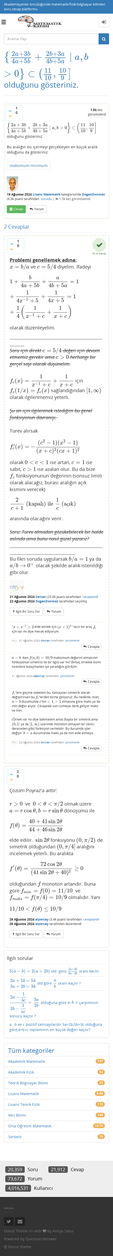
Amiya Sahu (63, 1230)
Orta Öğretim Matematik (29, 1125)
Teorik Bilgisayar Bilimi (28, 1082)
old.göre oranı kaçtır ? (45, 983)
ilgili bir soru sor (28, 611)
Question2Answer (41, 1238)
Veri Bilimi (17, 1115)
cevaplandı (90, 597)
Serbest (15, 1136)
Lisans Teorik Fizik (24, 1104)
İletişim (9, 1208)
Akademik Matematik (26, 1061)
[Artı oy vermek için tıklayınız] (10, 110)
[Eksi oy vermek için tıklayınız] (10, 116)
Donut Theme (16, 1230)
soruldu (46, 199)
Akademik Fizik (21, 1072)
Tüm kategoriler (31, 1050)
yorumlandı (72, 640)
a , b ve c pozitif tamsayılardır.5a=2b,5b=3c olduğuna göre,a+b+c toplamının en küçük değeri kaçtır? (55, 1027)
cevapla (94, 646)
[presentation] (46, 56)
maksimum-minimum (29, 165)
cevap (18, 209)
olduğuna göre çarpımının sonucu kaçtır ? (53, 1005)
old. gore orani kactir (54, 971)
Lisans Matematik (46, 194)
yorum (39, 209)
